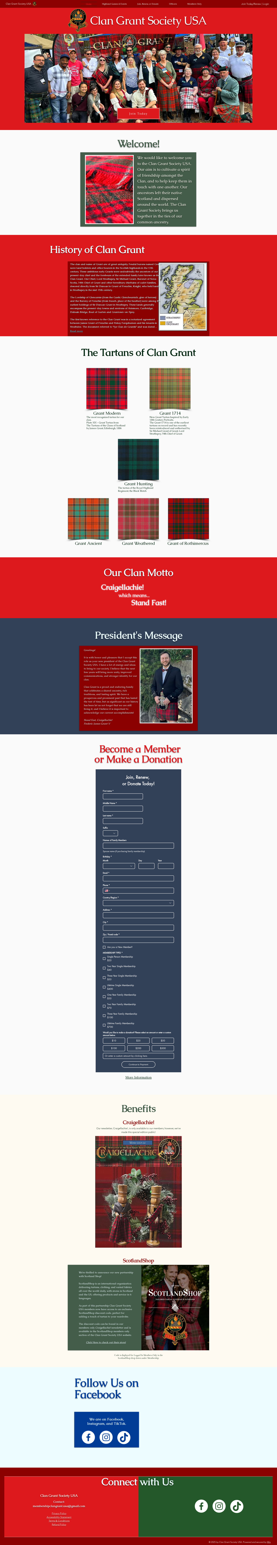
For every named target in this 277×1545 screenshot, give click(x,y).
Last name (108, 815)
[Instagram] (106, 1437)
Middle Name (110, 803)
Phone (106, 885)
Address (107, 909)
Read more (76, 331)
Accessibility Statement (59, 1517)
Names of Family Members (115, 840)
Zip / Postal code (111, 934)
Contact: (59, 1502)
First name (108, 791)
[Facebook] (88, 1437)
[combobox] (110, 833)
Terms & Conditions (59, 1520)
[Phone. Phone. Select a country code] (107, 891)
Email (106, 873)
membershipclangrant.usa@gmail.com (59, 1506)
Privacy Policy (59, 1513)
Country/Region (111, 897)
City (105, 922)
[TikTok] (124, 1437)
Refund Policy (59, 1524)
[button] (194, 4)
